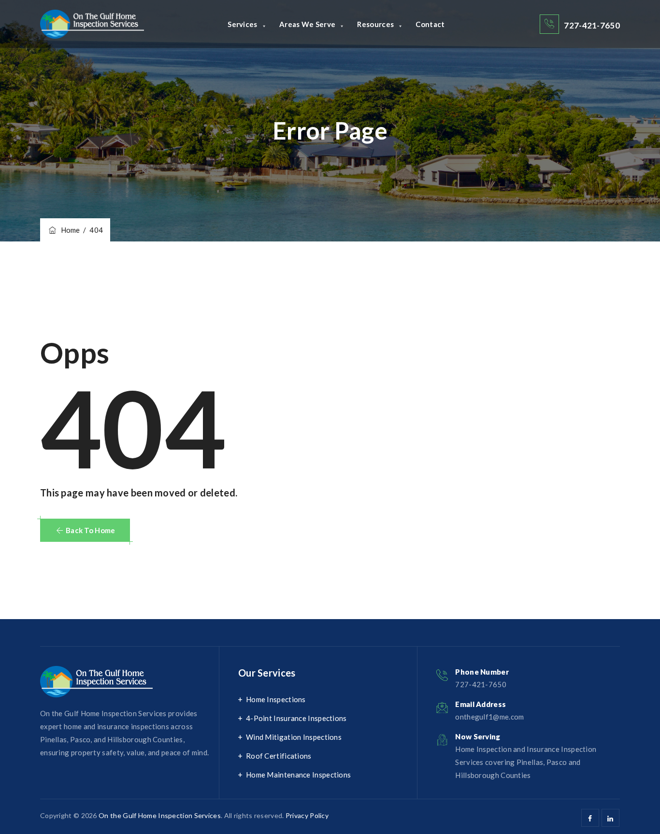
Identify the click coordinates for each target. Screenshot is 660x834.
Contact (430, 24)
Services (242, 24)
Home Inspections (276, 699)
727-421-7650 (592, 25)
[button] (85, 530)
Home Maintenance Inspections (298, 774)
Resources (375, 24)
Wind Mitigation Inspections (294, 737)
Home (68, 230)
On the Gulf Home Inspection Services (160, 815)
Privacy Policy (307, 815)
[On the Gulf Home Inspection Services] (92, 24)
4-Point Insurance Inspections (296, 718)
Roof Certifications (279, 755)
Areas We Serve (307, 24)
